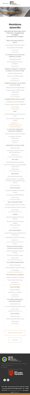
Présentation (15, 340)
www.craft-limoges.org (15, 126)
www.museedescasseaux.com (15, 259)
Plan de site (19, 390)
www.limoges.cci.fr (15, 80)
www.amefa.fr (15, 52)
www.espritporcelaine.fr (15, 199)
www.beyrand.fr (15, 296)
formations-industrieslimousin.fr (15, 272)
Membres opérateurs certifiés (15, 332)
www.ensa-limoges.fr (15, 185)
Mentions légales (12, 390)
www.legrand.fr (15, 227)
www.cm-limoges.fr (15, 96)
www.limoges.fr (15, 323)
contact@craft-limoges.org (15, 124)
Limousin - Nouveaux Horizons (15, 157)
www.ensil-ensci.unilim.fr (15, 171)
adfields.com (16, 392)
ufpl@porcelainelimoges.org (15, 311)
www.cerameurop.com (15, 284)
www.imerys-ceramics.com (15, 211)
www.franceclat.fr (15, 108)
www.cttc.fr (15, 142)
